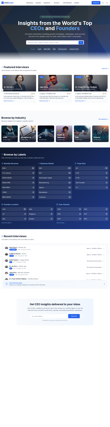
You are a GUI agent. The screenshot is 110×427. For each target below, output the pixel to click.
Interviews (29, 3)
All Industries (103, 119)
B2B (54, 49)
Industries (47, 3)
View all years (60, 222)
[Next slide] (108, 90)
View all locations (6, 222)
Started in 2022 (74, 49)
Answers (38, 3)
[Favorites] (102, 2)
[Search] (81, 42)
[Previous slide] (1, 90)
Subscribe (96, 2)
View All (104, 68)
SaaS (39, 49)
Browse (56, 3)
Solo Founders (62, 49)
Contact (76, 3)
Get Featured (67, 3)
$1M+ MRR (47, 49)
